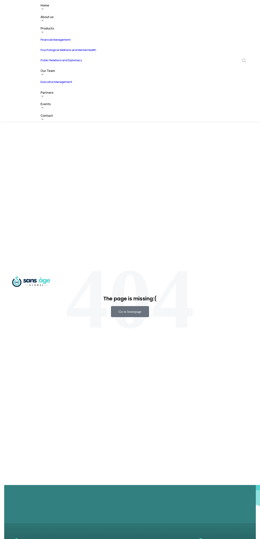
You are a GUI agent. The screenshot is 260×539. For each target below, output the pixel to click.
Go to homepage (130, 312)
